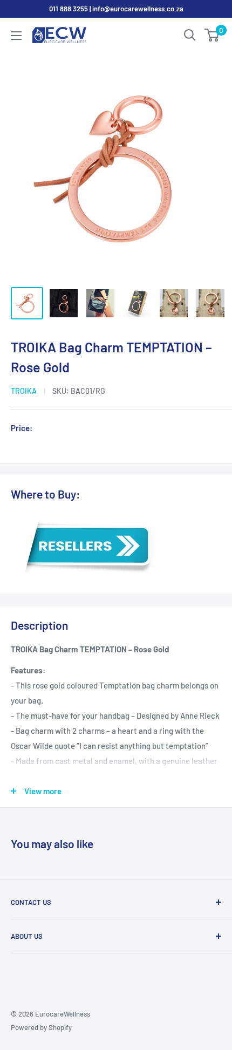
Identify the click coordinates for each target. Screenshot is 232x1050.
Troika (24, 391)
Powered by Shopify (41, 1027)
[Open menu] (16, 35)
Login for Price (66, 429)
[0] (212, 35)
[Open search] (190, 35)
